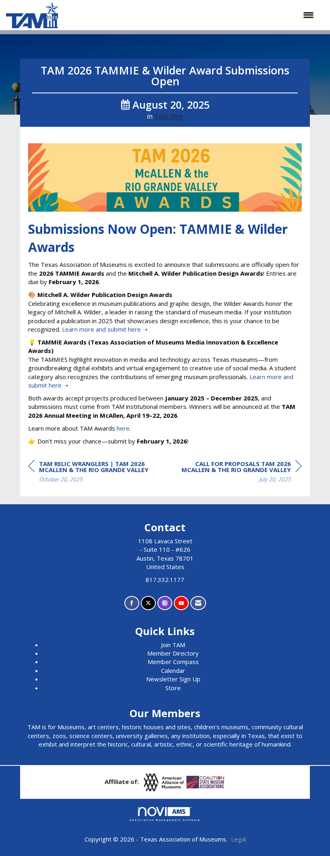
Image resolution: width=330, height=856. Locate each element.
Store (173, 688)
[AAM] (165, 782)
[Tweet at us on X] (148, 603)
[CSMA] (206, 782)
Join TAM (173, 645)
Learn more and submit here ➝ (105, 329)
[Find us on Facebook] (131, 603)
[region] (241, 473)
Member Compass (173, 662)
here (123, 428)
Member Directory (173, 653)
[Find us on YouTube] (181, 603)
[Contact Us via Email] (198, 603)
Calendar (173, 670)
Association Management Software (165, 820)
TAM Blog (168, 116)
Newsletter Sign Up (173, 679)
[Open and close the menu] (190, 15)
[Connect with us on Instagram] (164, 603)
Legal (238, 839)
